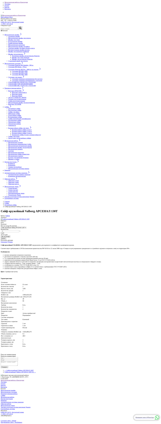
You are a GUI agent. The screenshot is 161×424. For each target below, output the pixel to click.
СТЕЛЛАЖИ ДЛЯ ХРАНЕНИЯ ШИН (20, 84)
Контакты (7, 9)
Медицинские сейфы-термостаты (18, 154)
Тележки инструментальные (17, 99)
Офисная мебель (6, 404)
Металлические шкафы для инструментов (21, 102)
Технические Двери (14, 195)
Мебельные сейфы (14, 113)
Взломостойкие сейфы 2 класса (22, 131)
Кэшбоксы (11, 163)
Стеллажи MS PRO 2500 (19, 73)
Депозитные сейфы (14, 122)
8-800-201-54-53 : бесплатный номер (12, 22)
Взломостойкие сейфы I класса (22, 130)
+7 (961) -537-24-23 (7, 24)
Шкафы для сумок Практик (20, 57)
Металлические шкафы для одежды (19, 38)
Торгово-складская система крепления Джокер (19, 196)
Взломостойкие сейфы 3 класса (22, 133)
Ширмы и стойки (13, 159)
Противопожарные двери (16, 193)
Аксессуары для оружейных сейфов (19, 138)
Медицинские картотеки (16, 152)
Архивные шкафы (14, 36)
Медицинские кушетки (15, 156)
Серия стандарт (13, 190)
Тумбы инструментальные (16, 101)
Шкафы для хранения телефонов (18, 51)
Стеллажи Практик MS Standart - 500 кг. (21, 65)
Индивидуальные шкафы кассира (19, 50)
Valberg (7, 216)
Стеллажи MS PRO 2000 (19, 71)
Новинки (7, 170)
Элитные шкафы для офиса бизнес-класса (21, 48)
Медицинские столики (15, 142)
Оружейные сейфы (14, 108)
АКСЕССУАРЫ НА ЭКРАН (17, 97)
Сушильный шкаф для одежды (18, 61)
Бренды (6, 7)
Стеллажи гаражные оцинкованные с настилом (27, 80)
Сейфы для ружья (13, 136)
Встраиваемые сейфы (15, 117)
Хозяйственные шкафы (15, 43)
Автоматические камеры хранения (19, 174)
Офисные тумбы (13, 182)
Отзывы (10, 242)
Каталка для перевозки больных (18, 157)
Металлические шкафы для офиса (19, 46)
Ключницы (11, 165)
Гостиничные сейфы (14, 120)
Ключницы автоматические (17, 176)
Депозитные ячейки (14, 124)
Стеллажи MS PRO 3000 (19, 74)
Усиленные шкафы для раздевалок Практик (26, 56)
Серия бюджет (12, 188)
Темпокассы (12, 125)
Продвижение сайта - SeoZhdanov (11, 422)
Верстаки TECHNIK (14, 104)
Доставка (7, 4)
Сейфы (3, 395)
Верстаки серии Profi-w (19, 92)
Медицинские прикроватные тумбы (19, 144)
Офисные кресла (13, 184)
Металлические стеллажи (9, 392)
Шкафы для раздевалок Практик (22, 59)
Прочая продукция (7, 399)
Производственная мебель (9, 394)
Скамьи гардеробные (15, 167)
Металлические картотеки (16, 45)
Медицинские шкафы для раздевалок (20, 147)
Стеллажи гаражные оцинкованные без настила (27, 79)
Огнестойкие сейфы (14, 115)
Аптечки (11, 151)
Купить (3, 238)
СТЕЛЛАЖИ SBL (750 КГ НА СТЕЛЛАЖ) (22, 85)
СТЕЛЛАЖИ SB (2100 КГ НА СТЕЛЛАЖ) (22, 82)
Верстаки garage (17, 94)
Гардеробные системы (11, 198)
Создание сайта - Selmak (8, 420)
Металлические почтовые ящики (18, 168)
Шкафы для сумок (14, 40)
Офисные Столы (13, 180)
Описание (4, 242)
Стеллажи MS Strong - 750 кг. (17, 67)
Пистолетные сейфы (14, 110)
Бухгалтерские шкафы (15, 41)
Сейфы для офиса (13, 112)
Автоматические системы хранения (12, 402)
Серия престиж (13, 191)
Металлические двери (8, 405)
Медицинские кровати (15, 149)
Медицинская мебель (7, 397)
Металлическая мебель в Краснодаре (16, 2)
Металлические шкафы (8, 390)
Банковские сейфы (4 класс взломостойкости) (26, 135)
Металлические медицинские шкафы (20, 146)
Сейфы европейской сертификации (19, 118)
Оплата (6, 5)
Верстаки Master (17, 96)
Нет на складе (5, 236)
